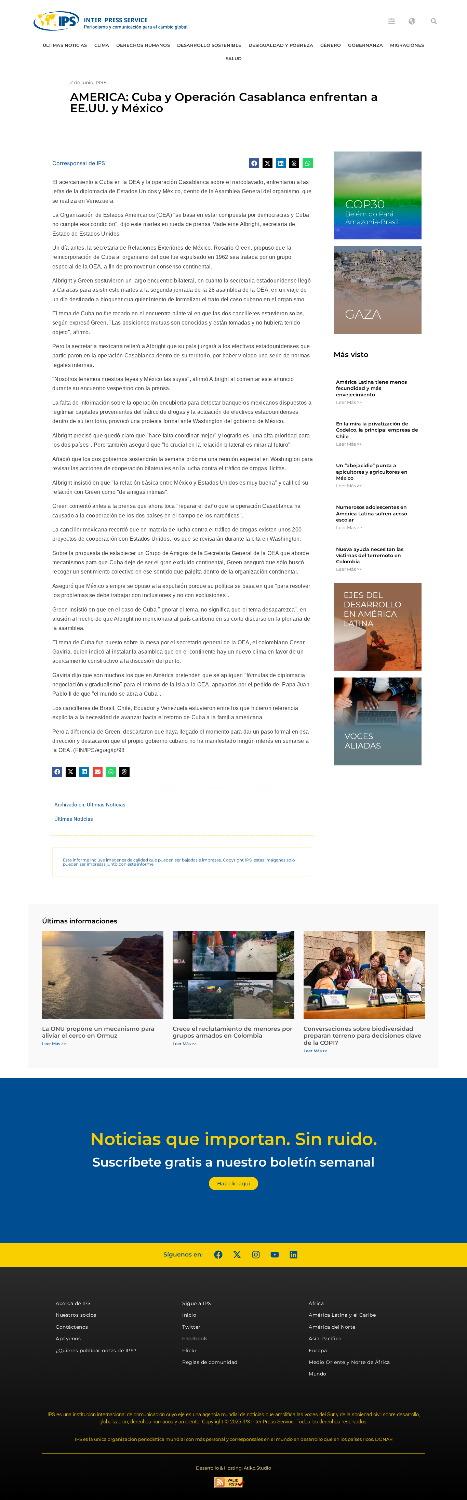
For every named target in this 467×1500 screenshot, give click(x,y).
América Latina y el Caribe (342, 1315)
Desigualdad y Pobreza (281, 45)
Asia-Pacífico (325, 1338)
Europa (318, 1350)
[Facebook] (218, 1254)
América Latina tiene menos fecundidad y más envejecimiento (371, 388)
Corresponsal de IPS (78, 163)
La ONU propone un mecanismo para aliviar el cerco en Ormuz (98, 1032)
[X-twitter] (236, 1254)
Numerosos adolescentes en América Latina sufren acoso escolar (371, 513)
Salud (234, 58)
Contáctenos (72, 1327)
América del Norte (332, 1327)
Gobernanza (365, 45)
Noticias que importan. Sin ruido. (233, 1139)
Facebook (194, 1338)
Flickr (189, 1350)
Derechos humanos (143, 45)
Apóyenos (68, 1338)
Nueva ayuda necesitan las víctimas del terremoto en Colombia (369, 555)
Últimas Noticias (65, 45)
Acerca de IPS (73, 1303)
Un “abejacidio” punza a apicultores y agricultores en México (372, 471)
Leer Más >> (349, 402)
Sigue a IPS (196, 1303)
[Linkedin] (293, 1254)
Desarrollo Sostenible (209, 45)
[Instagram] (255, 1254)
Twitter (191, 1327)
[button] (434, 21)
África (316, 1303)
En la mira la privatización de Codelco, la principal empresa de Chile (377, 430)
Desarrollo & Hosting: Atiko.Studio (233, 1468)
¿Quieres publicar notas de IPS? (96, 1350)
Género (330, 45)
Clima (101, 45)
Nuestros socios (76, 1315)
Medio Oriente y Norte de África (349, 1362)
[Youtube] (274, 1254)
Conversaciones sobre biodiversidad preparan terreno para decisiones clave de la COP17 (363, 1035)
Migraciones (407, 45)
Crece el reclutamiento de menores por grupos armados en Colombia (232, 1032)
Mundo (317, 1374)
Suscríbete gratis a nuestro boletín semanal (233, 1162)
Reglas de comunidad (210, 1362)
